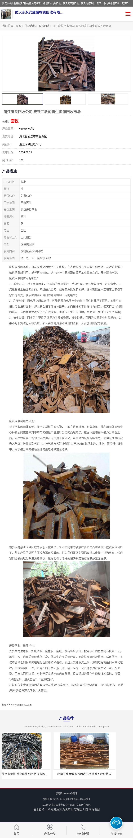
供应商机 (30, 25)
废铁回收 (44, 25)
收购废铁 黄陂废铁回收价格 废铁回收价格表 (34, 774)
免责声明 (67, 809)
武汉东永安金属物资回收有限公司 (59, 804)
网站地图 (94, 809)
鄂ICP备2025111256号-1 (78, 799)
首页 (19, 25)
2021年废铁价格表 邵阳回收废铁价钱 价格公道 (99, 774)
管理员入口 (81, 809)
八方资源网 (55, 809)
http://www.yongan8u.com (17, 704)
